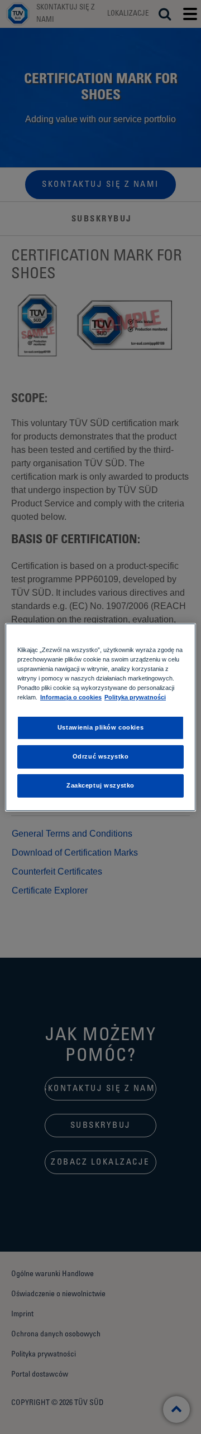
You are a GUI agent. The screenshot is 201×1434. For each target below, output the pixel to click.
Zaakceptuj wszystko (100, 785)
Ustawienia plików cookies (100, 727)
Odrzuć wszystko (101, 756)
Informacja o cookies (71, 697)
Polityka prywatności (135, 697)
